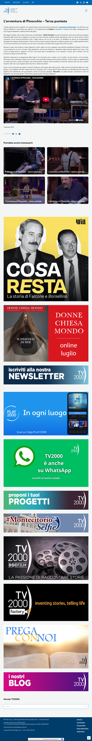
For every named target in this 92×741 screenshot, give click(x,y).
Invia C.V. (79, 719)
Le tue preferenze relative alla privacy (50, 739)
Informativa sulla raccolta (34, 739)
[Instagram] (84, 2)
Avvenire (26, 2)
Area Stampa (81, 722)
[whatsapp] (19, 134)
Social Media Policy (82, 728)
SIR (33, 2)
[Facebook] (77, 2)
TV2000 (7, 2)
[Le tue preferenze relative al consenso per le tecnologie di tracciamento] (89, 738)
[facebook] (13, 134)
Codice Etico (80, 731)
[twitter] (16, 134)
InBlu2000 (16, 2)
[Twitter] (80, 2)
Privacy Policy (81, 725)
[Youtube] (87, 2)
